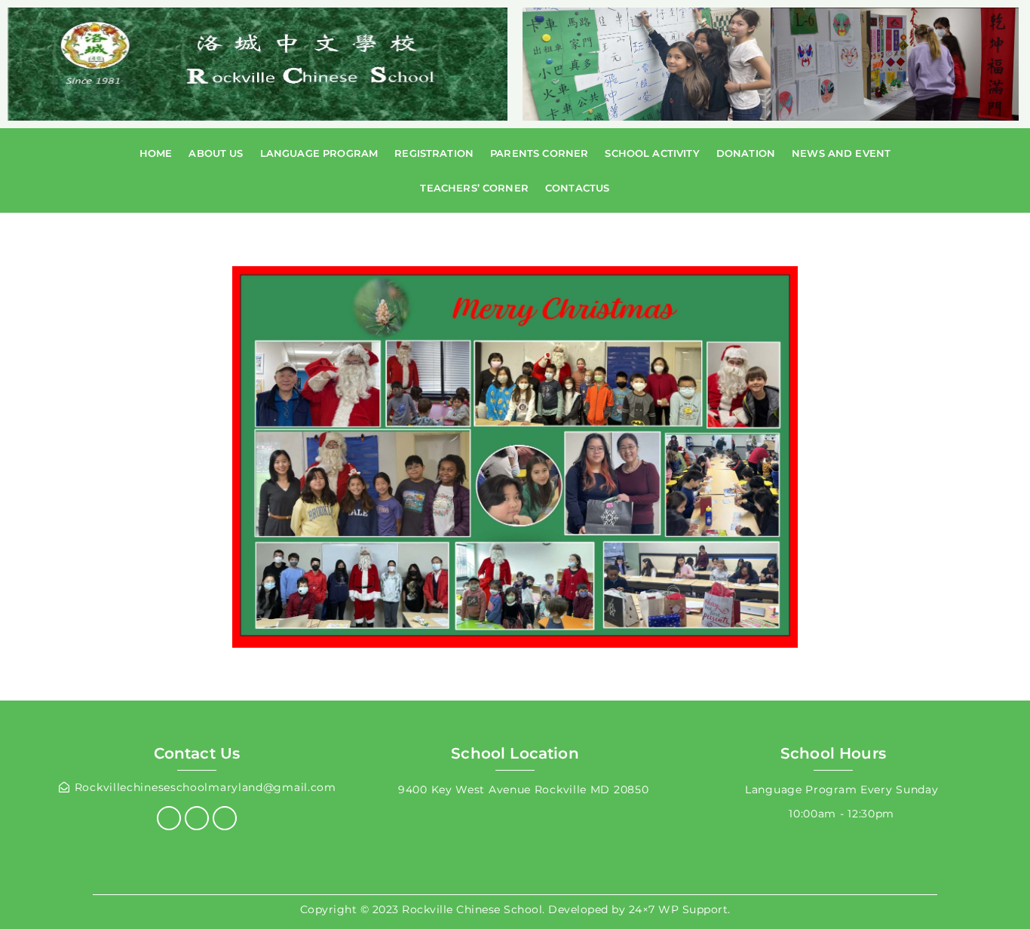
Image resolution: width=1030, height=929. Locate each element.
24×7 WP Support (678, 909)
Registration (434, 153)
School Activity (652, 153)
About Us (216, 153)
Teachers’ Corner (474, 188)
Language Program (319, 153)
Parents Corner (539, 153)
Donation (745, 153)
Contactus (577, 188)
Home (156, 153)
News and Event (841, 153)
